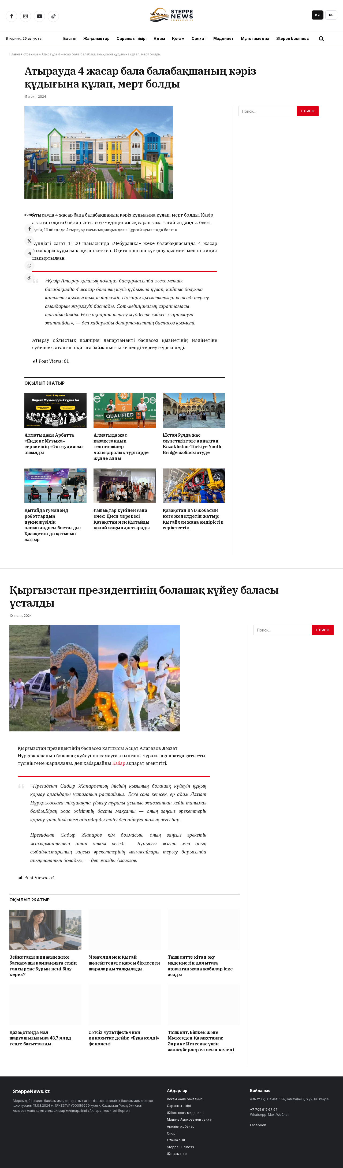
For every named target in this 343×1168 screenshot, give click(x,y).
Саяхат (199, 38)
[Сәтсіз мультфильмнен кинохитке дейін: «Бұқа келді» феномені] (124, 1005)
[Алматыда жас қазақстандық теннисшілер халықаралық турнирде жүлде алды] (125, 410)
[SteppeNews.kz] (171, 15)
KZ (317, 15)
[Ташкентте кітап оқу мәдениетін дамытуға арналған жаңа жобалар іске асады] (204, 930)
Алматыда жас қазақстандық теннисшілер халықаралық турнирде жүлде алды (121, 446)
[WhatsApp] (29, 265)
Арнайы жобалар (181, 1126)
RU (331, 15)
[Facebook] (29, 229)
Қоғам (178, 38)
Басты (69, 38)
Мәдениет (223, 38)
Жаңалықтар (96, 38)
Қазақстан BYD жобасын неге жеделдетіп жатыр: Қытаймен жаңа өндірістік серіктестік (193, 519)
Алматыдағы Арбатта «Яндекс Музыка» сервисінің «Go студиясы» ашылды (53, 443)
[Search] (321, 38)
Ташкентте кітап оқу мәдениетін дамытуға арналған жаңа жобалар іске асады (200, 965)
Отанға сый (176, 1140)
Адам (159, 38)
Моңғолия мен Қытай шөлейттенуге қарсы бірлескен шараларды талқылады (124, 963)
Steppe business (292, 38)
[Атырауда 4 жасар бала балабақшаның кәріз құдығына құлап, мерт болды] (98, 154)
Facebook (258, 1125)
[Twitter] (29, 241)
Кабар (119, 763)
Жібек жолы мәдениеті (185, 1113)
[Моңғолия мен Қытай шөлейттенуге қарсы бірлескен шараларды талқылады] (124, 930)
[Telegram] (29, 253)
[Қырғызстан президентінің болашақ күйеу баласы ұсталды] (94, 680)
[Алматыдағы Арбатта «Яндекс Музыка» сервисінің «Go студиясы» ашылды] (55, 410)
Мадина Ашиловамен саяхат (189, 1119)
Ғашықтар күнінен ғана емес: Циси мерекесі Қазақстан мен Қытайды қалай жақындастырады (122, 519)
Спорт (172, 1133)
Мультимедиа (255, 38)
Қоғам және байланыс (185, 1099)
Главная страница (23, 54)
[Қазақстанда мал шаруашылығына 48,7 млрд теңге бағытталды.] (45, 1005)
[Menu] (333, 38)
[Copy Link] (29, 278)
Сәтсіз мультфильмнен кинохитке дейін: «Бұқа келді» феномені (123, 1038)
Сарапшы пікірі (132, 38)
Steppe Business (180, 1147)
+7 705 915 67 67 (264, 1109)
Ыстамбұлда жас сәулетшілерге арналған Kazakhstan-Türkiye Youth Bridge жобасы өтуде (192, 443)
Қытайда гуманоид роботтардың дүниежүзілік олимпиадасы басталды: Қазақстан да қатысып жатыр (52, 525)
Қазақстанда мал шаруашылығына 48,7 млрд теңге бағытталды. (40, 1038)
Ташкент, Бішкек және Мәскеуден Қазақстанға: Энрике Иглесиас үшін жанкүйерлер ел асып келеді (201, 1041)
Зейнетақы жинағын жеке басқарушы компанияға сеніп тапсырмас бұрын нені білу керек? (43, 965)
